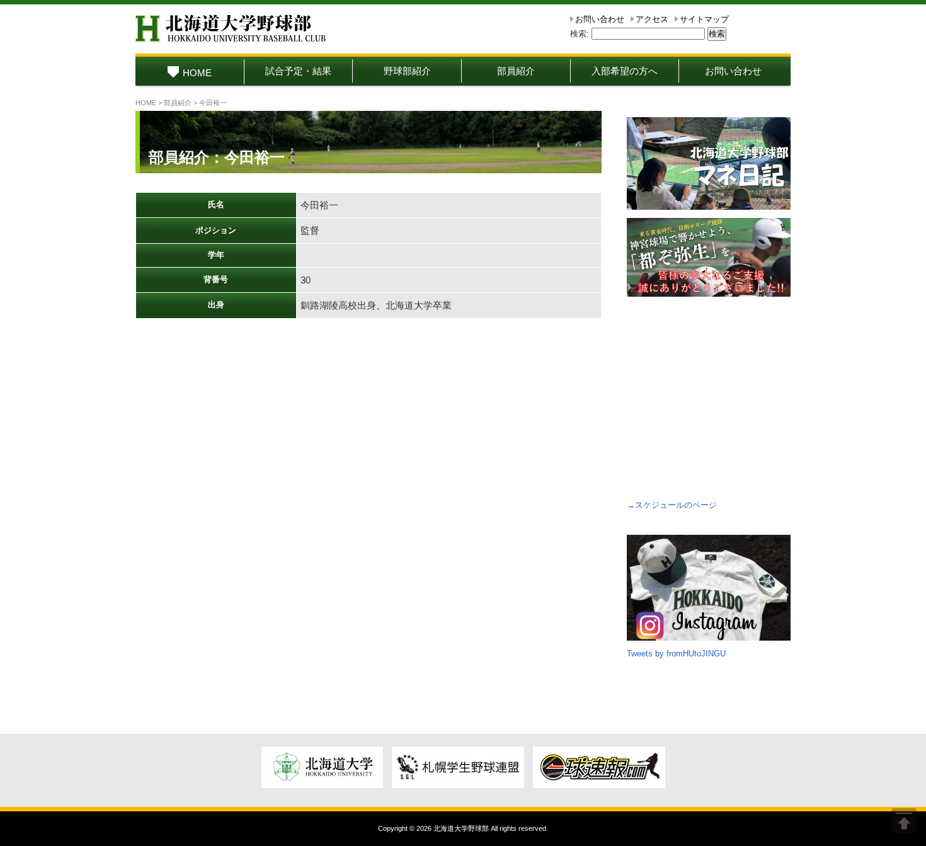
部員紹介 (516, 71)
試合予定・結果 (298, 71)
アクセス (652, 19)
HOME (197, 72)
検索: (579, 33)
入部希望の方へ (625, 71)
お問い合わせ (599, 19)
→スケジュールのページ (672, 505)
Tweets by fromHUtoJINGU (676, 653)
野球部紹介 (407, 71)
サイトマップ (704, 19)
